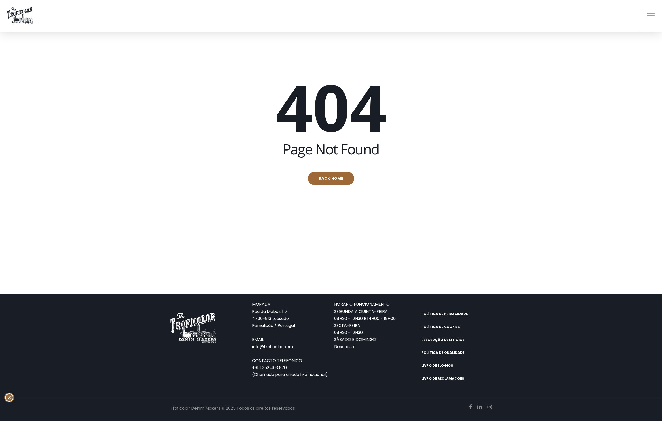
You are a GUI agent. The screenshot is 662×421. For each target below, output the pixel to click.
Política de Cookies (440, 326)
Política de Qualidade (442, 352)
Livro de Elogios (437, 365)
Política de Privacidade (444, 313)
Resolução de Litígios (443, 339)
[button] (651, 16)
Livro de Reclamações (442, 378)
